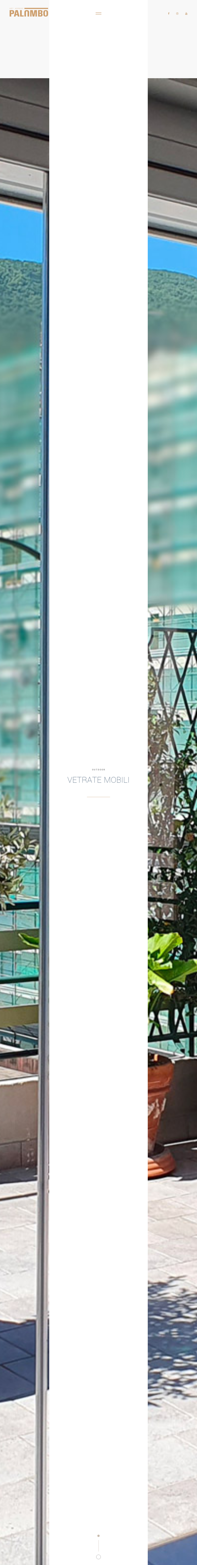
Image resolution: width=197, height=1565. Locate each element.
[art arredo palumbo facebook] (168, 13)
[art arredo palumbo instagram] (177, 13)
